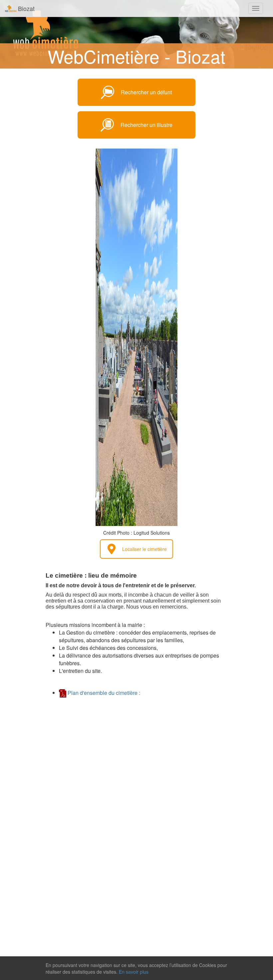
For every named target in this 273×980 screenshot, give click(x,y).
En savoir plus (133, 971)
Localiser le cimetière (144, 549)
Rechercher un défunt (146, 92)
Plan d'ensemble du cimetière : (103, 693)
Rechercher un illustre (146, 125)
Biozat (25, 8)
